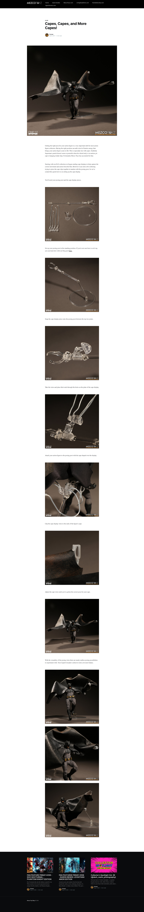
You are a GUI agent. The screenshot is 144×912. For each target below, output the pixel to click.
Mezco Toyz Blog (31, 900)
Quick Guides (56, 2)
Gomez (51, 34)
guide (46, 20)
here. (70, 251)
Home (47, 2)
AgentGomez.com (50, 5)
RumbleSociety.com (98, 2)
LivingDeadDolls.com (83, 2)
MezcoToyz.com (68, 2)
